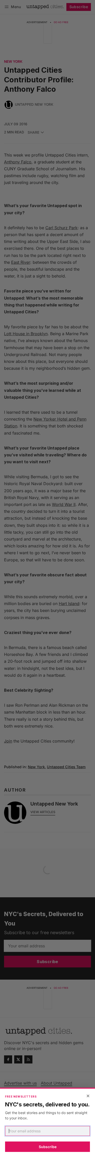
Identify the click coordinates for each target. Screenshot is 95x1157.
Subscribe (47, 1147)
